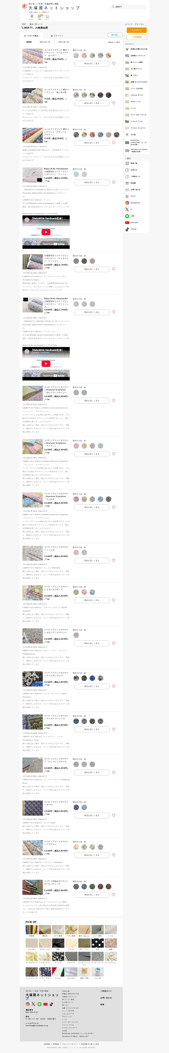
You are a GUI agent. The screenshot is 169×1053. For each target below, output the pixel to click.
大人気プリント (68, 1002)
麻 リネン (65, 1005)
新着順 (29, 42)
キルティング (67, 1016)
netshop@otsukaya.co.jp (37, 1026)
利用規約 (56, 1044)
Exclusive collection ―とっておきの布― (78, 1033)
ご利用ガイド (45, 12)
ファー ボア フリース (70, 1022)
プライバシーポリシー (70, 1044)
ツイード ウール (68, 1025)
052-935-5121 (32, 1012)
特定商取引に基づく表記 (90, 1044)
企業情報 (47, 1044)
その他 (64, 1031)
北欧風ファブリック (69, 997)
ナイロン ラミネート (69, 1028)
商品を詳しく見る (91, 64)
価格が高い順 (63, 42)
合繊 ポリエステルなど (70, 1008)
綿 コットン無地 (68, 999)
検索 (113, 7)
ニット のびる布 (68, 1011)
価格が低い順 (45, 42)
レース (64, 1019)
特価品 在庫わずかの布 (70, 994)
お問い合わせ (33, 12)
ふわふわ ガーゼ (68, 1014)
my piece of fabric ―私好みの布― (75, 1036)
